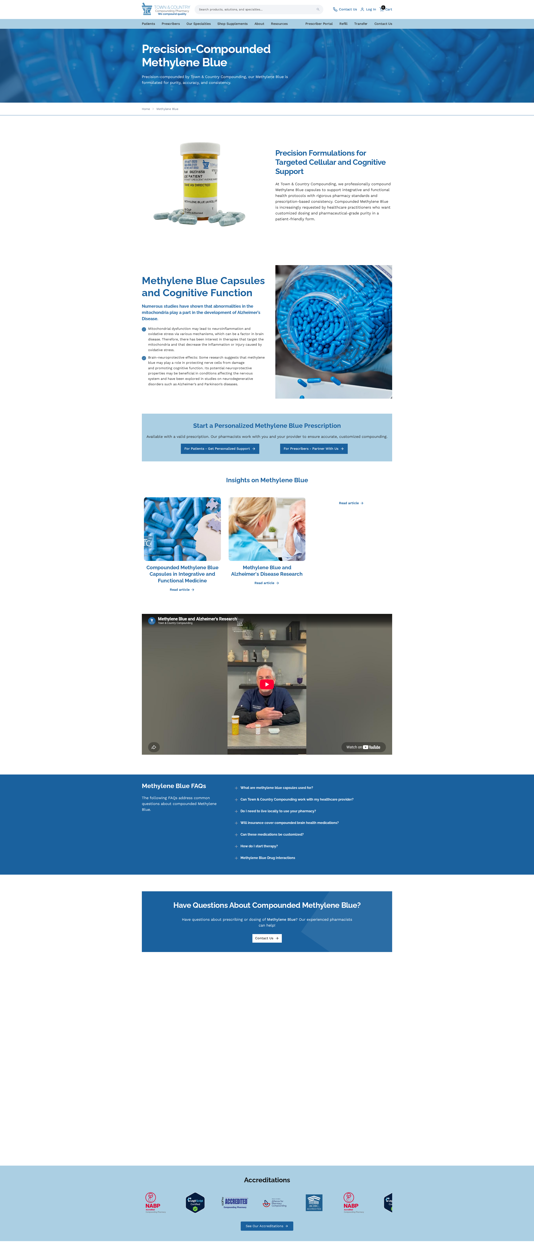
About (259, 24)
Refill (343, 24)
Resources (279, 24)
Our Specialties (198, 24)
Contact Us (383, 24)
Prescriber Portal (318, 24)
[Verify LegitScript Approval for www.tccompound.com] (171, 1202)
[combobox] (259, 9)
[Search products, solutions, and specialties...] (318, 9)
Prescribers (171, 24)
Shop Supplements (232, 24)
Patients (148, 24)
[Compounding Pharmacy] (330, 1202)
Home (146, 109)
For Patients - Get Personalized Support (217, 449)
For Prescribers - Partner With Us (311, 449)
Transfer (361, 24)
